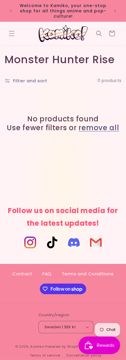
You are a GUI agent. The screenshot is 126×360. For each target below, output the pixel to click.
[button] (11, 33)
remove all (99, 127)
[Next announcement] (115, 10)
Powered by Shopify (63, 346)
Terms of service (45, 355)
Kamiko (37, 346)
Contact (22, 274)
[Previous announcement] (10, 10)
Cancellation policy (84, 355)
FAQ (47, 274)
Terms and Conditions (88, 274)
